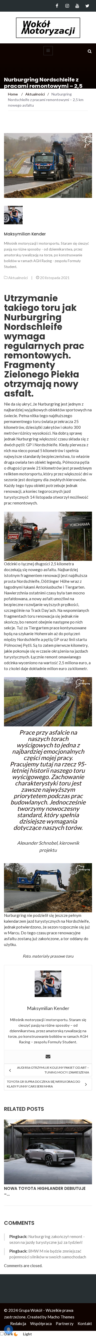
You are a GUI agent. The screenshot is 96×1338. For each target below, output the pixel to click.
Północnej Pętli (17, 645)
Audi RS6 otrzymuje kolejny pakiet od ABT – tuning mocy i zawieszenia (53, 1070)
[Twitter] (87, 6)
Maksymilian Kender (25, 234)
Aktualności (18, 277)
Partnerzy (65, 1323)
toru (69, 956)
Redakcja (18, 1323)
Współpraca (41, 1323)
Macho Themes (60, 1316)
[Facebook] (57, 6)
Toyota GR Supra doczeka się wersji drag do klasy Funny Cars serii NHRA (43, 1084)
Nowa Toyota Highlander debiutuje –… (45, 1191)
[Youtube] (77, 6)
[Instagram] (67, 6)
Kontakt (85, 1323)
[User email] (48, 1056)
